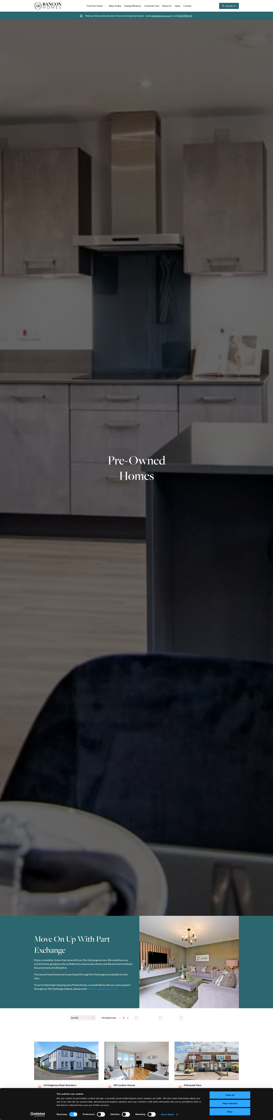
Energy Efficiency (132, 5)
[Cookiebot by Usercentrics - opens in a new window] (37, 1114)
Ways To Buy (115, 5)
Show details (167, 1114)
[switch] (101, 1114)
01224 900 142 (184, 15)
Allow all (230, 1095)
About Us (167, 5)
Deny (229, 1111)
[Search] (236, 5)
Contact (187, 5)
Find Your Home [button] (95, 5)
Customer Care (151, 5)
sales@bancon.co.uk (161, 15)
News (177, 5)
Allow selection (230, 1103)
